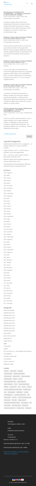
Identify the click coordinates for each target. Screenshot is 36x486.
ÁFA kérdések (16, 18)
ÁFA (30, 402)
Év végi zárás (7, 346)
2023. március (7, 247)
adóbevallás (13, 371)
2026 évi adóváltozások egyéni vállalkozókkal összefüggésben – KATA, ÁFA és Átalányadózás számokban (18, 110)
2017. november (8, 303)
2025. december (8, 185)
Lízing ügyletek (8, 354)
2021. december (8, 260)
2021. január (7, 265)
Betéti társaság (7, 379)
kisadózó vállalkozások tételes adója (13, 389)
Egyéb (5, 343)
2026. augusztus (8, 173)
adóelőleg (20, 371)
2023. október (7, 234)
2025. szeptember (8, 193)
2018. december (8, 290)
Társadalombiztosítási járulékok (12, 402)
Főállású (6, 387)
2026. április (7, 175)
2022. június (7, 257)
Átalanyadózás (20, 408)
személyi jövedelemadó (20, 395)
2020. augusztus (8, 270)
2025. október (7, 191)
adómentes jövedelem (19, 373)
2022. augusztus (8, 252)
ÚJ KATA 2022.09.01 (9, 361)
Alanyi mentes (16, 376)
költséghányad (11, 392)
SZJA (28, 395)
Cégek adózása (8, 341)
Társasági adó (7, 359)
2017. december (8, 301)
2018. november (8, 293)
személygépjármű (8, 395)
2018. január (7, 298)
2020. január (7, 280)
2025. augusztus (8, 196)
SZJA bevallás (7, 397)
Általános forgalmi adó (9, 408)
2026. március (7, 178)
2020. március (7, 278)
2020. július (7, 273)
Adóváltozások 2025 (9, 328)
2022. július (7, 255)
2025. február (7, 208)
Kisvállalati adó (26, 389)
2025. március (7, 206)
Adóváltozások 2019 (9, 315)
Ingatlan (6, 348)
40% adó (6, 371)
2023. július (7, 242)
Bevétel (20, 379)
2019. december (8, 283)
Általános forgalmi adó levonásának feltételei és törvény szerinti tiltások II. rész (18, 61)
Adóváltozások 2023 (9, 323)
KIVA (5, 392)
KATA (19, 387)
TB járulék (14, 400)
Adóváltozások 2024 (9, 325)
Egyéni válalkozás (21, 381)
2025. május (7, 203)
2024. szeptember (8, 216)
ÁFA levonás (25, 405)
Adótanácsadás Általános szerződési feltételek (16, 452)
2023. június (7, 244)
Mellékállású (19, 392)
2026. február (7, 180)
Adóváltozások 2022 (9, 320)
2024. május (7, 219)
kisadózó (29, 387)
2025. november (8, 188)
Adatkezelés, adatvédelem (11, 454)
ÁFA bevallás (7, 405)
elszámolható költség (24, 384)
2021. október (7, 262)
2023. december (8, 229)
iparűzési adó (13, 387)
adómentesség (7, 376)
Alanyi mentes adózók (10, 336)
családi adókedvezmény (10, 381)
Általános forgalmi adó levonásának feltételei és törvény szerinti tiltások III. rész (18, 37)
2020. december (8, 267)
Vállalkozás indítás (8, 364)
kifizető (24, 387)
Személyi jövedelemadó (10, 356)
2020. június (7, 275)
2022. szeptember (8, 249)
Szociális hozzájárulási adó (24, 397)
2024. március (7, 224)
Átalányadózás (8, 338)
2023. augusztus (8, 239)
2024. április (7, 221)
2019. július (7, 285)
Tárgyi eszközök (22, 400)
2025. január (7, 211)
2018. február (7, 296)
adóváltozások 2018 (9, 313)
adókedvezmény (8, 373)
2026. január (7, 183)
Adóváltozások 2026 (9, 330)
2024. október (7, 214)
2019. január (7, 288)
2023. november (8, 232)
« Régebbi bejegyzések (10, 134)
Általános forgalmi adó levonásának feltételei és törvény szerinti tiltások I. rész (18, 85)
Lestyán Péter (11, 16)
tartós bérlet (7, 400)
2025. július (7, 198)
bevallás (15, 379)
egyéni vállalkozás (8, 384)
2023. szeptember (8, 237)
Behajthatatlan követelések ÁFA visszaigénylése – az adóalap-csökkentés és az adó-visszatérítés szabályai (17, 13)
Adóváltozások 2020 (9, 318)
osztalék (26, 392)
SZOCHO (14, 397)
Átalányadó (28, 408)
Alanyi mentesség (25, 376)
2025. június (7, 201)
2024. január (7, 226)
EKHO (15, 384)
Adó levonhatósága (9, 310)
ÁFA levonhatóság (16, 405)
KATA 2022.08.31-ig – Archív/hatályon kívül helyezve (18, 351)
